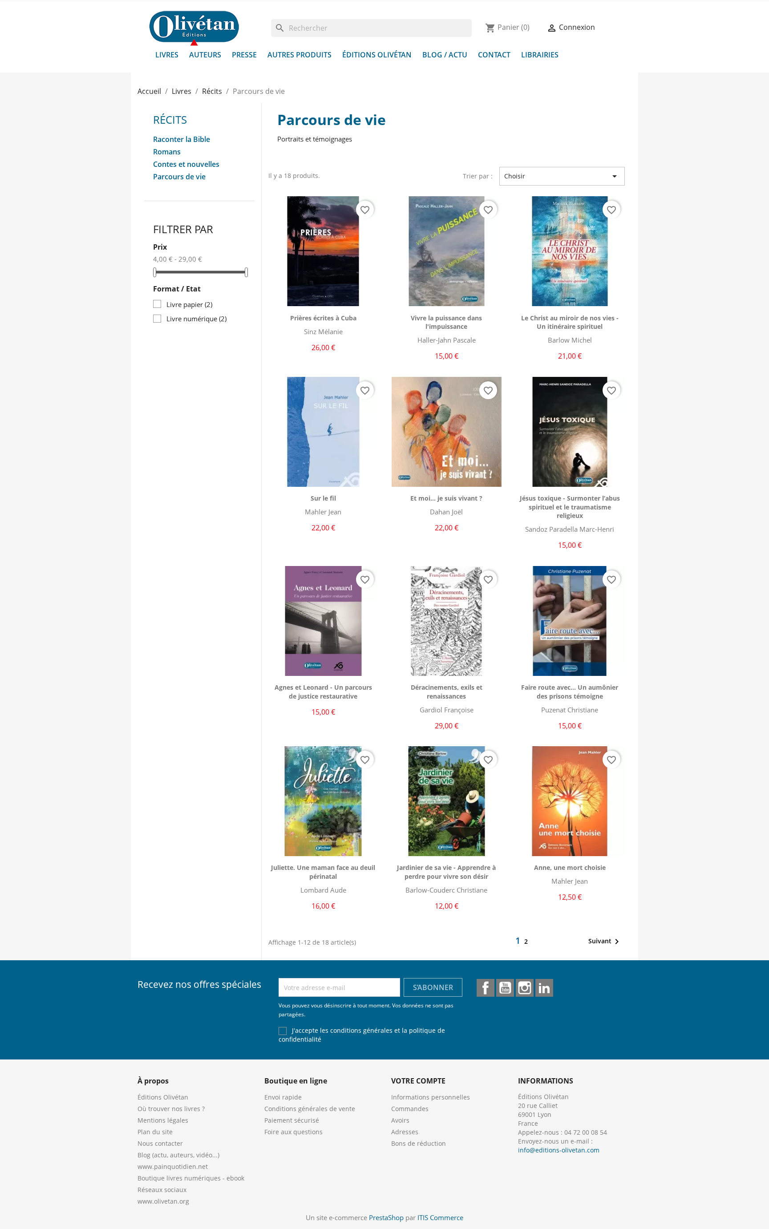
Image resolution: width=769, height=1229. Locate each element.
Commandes (410, 1108)
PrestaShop (386, 1217)
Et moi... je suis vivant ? (446, 498)
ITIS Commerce (440, 1217)
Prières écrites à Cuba (323, 318)
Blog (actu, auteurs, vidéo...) (178, 1155)
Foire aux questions (293, 1132)
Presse (244, 55)
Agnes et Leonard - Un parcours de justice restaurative (323, 691)
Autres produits (299, 55)
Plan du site (155, 1132)
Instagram (525, 988)
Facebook (485, 988)
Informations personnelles (430, 1097)
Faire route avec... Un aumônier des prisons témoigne (569, 691)
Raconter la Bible (181, 139)
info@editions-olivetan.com (558, 1150)
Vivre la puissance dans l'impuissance (446, 322)
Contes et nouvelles (186, 164)
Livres (166, 55)
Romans (167, 152)
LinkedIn (544, 988)
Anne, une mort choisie (570, 867)
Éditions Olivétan (377, 55)
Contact (494, 55)
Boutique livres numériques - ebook (191, 1178)
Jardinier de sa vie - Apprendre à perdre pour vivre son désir (446, 872)
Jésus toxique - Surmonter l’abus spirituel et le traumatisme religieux (570, 507)
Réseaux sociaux (162, 1189)
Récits (170, 119)
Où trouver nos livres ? (171, 1108)
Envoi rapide (283, 1097)
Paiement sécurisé (291, 1120)
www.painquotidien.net (173, 1166)
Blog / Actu (444, 55)
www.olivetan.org (163, 1201)
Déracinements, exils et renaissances (446, 691)
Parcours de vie (179, 177)
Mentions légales (163, 1120)
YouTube (505, 988)
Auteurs (205, 55)
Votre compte (418, 1081)
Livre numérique (196, 318)
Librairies (540, 55)
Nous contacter (160, 1143)
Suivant (605, 941)
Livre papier (189, 304)
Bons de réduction (418, 1143)
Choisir (562, 176)
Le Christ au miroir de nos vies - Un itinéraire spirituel (570, 322)
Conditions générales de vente (309, 1108)
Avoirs (400, 1120)
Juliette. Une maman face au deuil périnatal (323, 872)
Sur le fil (323, 498)
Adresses (404, 1132)
